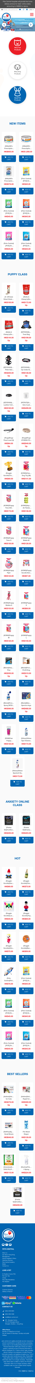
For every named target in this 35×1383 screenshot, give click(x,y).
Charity (4, 1278)
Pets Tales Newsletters (8, 1280)
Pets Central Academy (8, 1262)
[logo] (6, 17)
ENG (20, 1371)
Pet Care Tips (6, 1276)
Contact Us (5, 1266)
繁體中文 (24, 1371)
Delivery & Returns (7, 1291)
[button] (32, 24)
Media (4, 1264)
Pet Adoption (5, 1281)
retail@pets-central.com (11, 1317)
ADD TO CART (10, 159)
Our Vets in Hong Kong (8, 1255)
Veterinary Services (7, 1260)
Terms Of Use (5, 1379)
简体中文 (31, 1371)
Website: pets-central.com (10, 9)
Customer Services (7, 1290)
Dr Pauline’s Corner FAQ (8, 1274)
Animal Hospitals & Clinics (9, 1258)
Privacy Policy (13, 1379)
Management (6, 1256)
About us (4, 1253)
